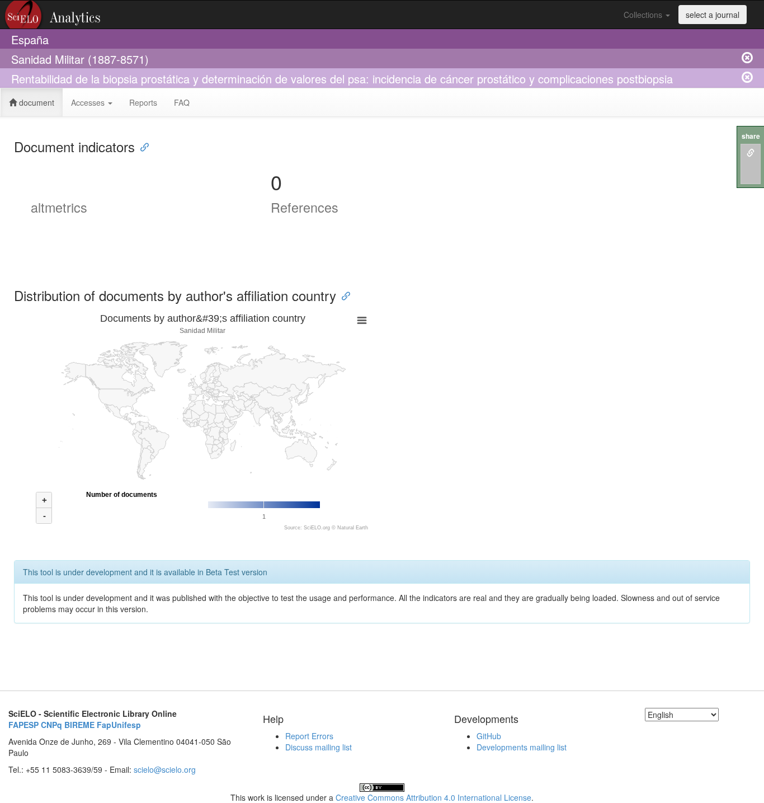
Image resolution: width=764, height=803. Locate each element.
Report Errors (309, 735)
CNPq (51, 724)
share (751, 136)
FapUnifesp (119, 724)
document (35, 102)
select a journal (712, 14)
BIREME (79, 724)
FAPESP (23, 724)
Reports (143, 102)
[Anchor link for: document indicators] (141, 146)
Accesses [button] (89, 102)
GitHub (489, 735)
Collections (644, 14)
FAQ (182, 102)
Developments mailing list (522, 747)
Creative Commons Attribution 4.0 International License (433, 797)
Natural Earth (352, 527)
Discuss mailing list (318, 747)
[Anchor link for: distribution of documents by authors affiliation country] (343, 295)
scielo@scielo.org (165, 769)
